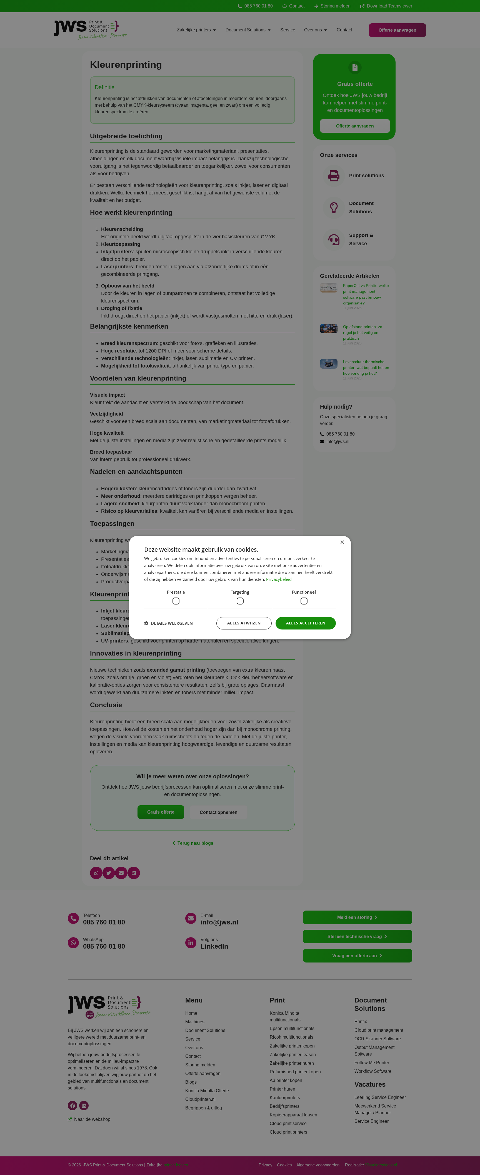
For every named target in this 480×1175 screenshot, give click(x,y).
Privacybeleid (279, 579)
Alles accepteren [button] (305, 623)
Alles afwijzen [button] (244, 623)
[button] (168, 623)
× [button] (342, 542)
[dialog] (240, 587)
